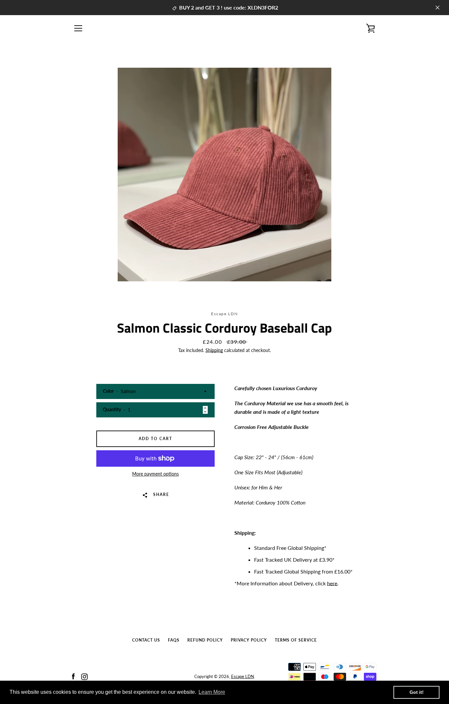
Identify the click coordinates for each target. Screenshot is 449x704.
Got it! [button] (417, 692)
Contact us (146, 640)
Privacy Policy (249, 640)
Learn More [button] (212, 692)
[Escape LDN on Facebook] (73, 676)
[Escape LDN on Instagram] (84, 676)
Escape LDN (242, 676)
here (332, 583)
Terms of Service (296, 640)
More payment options (155, 474)
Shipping (214, 350)
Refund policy (205, 640)
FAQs (173, 640)
